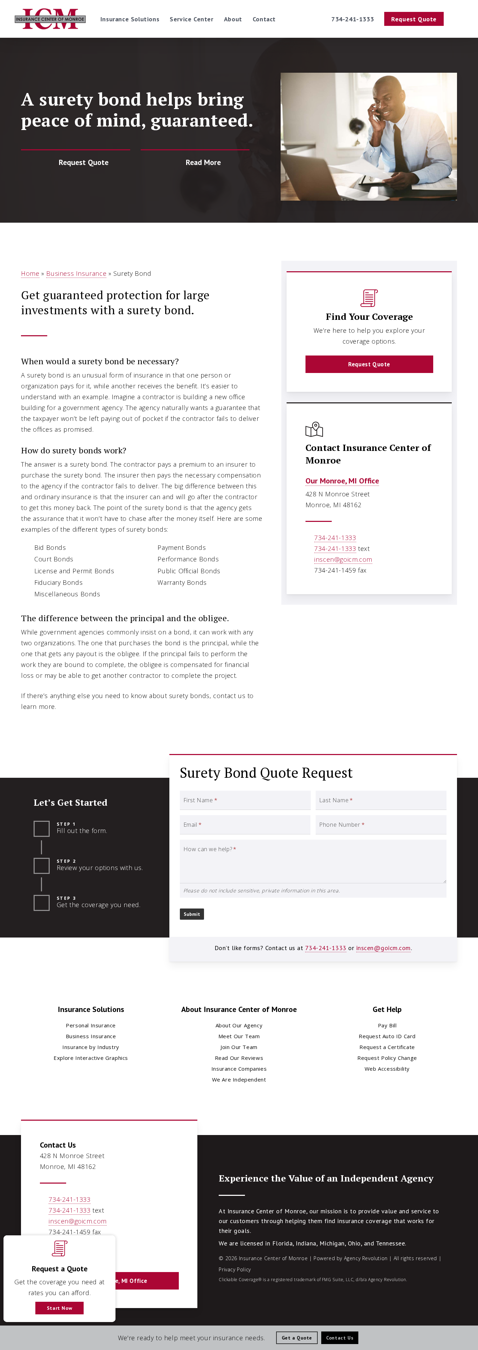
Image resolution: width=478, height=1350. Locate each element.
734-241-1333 (335, 537)
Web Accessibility (387, 1068)
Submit (192, 914)
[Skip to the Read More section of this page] (195, 162)
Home (30, 273)
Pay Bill (387, 1025)
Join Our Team (239, 1046)
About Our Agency (239, 1025)
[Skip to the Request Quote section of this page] (75, 162)
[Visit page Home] (50, 18)
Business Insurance (76, 273)
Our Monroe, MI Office (342, 481)
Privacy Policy (235, 1269)
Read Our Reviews (239, 1057)
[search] (460, 18)
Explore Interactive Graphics (91, 1057)
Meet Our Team (239, 1036)
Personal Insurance (91, 1025)
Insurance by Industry (90, 1046)
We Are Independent (239, 1079)
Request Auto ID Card (387, 1036)
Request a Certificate (387, 1046)
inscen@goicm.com (343, 559)
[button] (369, 364)
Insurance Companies (239, 1068)
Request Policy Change (387, 1057)
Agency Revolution (366, 1258)
